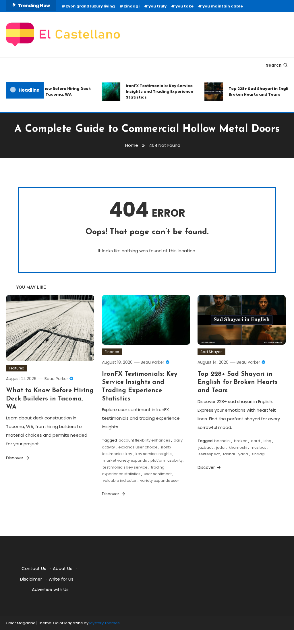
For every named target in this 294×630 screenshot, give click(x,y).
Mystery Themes (104, 623)
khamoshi (238, 447)
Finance (112, 351)
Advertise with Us (50, 589)
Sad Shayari (211, 351)
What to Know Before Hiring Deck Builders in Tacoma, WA (53, 91)
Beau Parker (56, 379)
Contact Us (34, 568)
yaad (243, 454)
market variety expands (125, 460)
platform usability (166, 460)
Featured (16, 368)
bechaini (222, 441)
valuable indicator (120, 480)
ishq (267, 441)
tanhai (229, 454)
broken (240, 441)
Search (274, 65)
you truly (157, 6)
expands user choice (138, 447)
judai (220, 447)
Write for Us (61, 579)
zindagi (132, 6)
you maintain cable (222, 6)
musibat (258, 447)
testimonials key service (125, 467)
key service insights (154, 453)
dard (255, 441)
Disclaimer (31, 579)
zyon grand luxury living (90, 6)
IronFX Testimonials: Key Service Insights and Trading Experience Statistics (156, 91)
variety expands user (159, 480)
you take (184, 6)
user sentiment (158, 474)
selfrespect (209, 454)
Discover (15, 458)
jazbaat (205, 447)
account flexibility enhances (144, 440)
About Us (62, 568)
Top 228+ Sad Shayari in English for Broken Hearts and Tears (238, 382)
